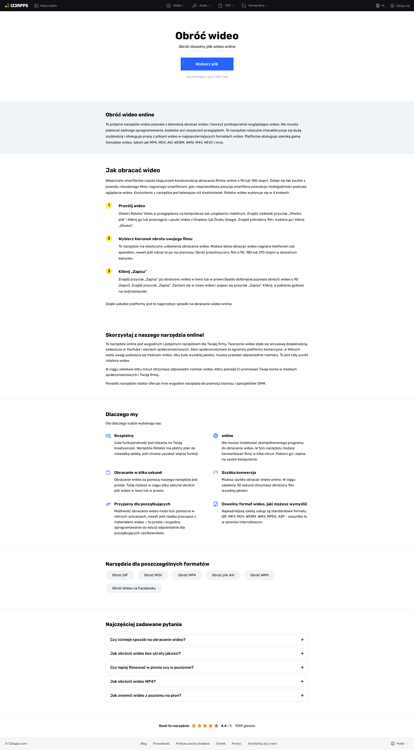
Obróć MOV (153, 575)
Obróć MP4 (187, 575)
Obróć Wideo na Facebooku (134, 588)
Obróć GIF (120, 575)
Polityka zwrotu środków (193, 743)
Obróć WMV (259, 575)
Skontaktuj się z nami (262, 743)
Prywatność (161, 743)
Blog (144, 743)
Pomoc (237, 743)
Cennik (220, 743)
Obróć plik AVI (223, 575)
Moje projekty (48, 5)
